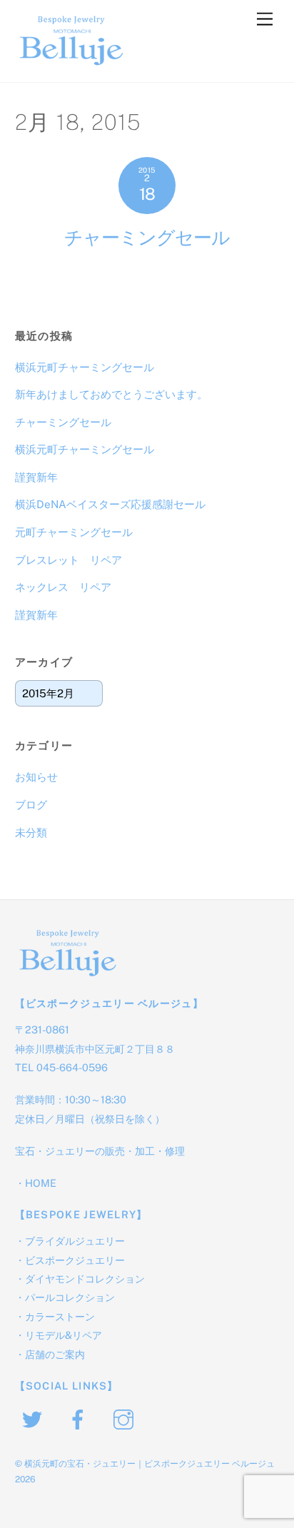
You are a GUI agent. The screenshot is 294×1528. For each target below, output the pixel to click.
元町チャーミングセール (74, 532)
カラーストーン (60, 1316)
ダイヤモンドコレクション (85, 1279)
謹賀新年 (36, 477)
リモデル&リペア (63, 1335)
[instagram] (126, 1418)
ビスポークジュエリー (75, 1260)
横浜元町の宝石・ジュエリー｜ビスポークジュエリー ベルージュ (149, 1463)
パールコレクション (70, 1297)
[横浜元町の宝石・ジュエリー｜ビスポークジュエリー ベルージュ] (72, 64)
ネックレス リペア (63, 587)
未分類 (31, 832)
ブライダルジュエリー (75, 1241)
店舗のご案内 (55, 1354)
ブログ (31, 805)
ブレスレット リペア (68, 560)
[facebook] (80, 1418)
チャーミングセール (147, 237)
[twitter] (34, 1418)
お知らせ (36, 777)
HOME (40, 1183)
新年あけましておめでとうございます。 (111, 394)
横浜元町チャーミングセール (84, 367)
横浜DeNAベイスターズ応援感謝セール (110, 504)
